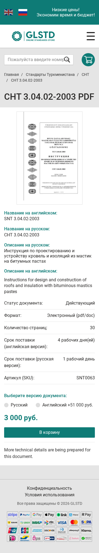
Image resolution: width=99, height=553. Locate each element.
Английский (67, 405)
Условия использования (50, 494)
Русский (19, 405)
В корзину (49, 432)
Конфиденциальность (49, 488)
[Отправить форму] (67, 59)
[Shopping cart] (88, 59)
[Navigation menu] (91, 36)
